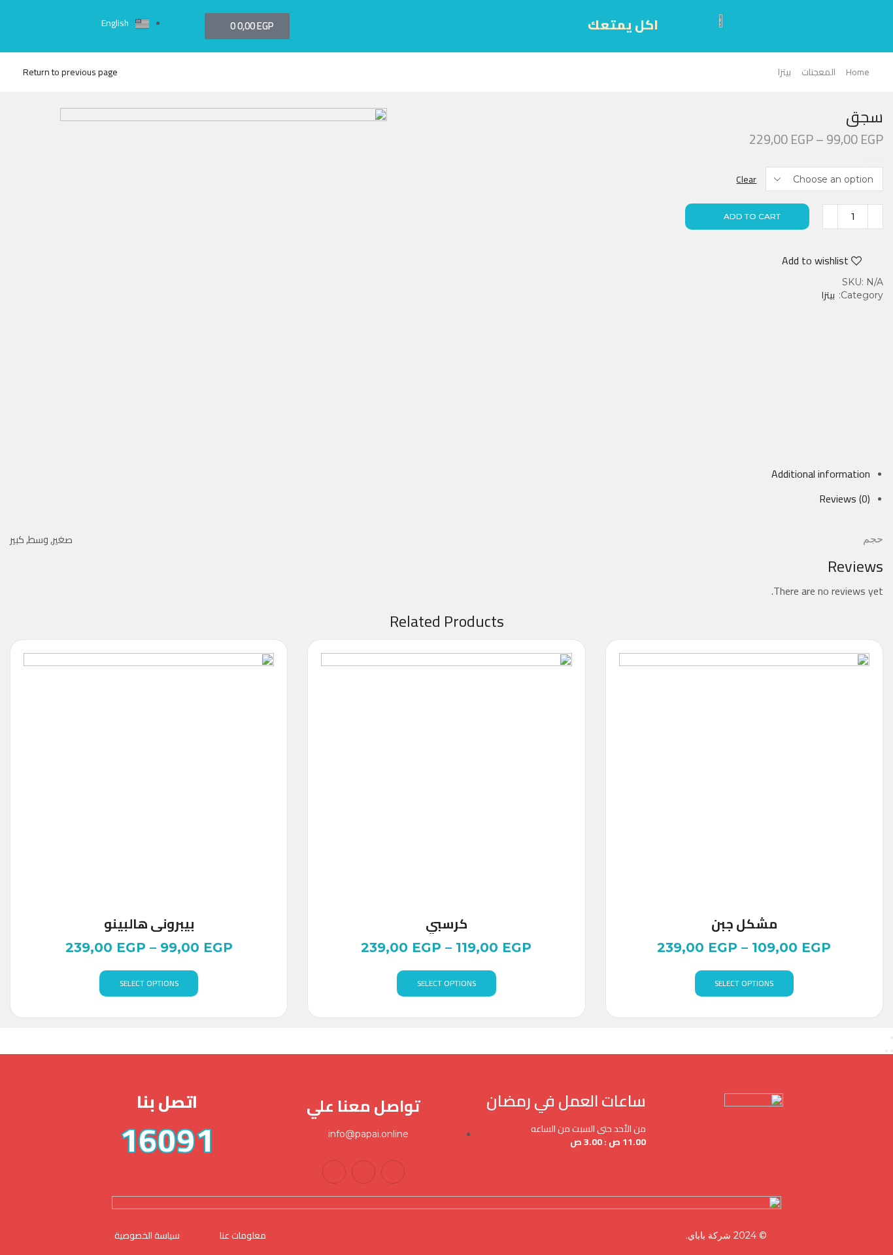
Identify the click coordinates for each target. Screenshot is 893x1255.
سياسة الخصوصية (147, 1235)
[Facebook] (393, 1172)
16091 (167, 1140)
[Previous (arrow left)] (891, 1051)
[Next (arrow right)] (886, 1051)
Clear (746, 179)
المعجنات (818, 72)
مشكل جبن (744, 924)
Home (857, 72)
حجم (873, 158)
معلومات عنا (243, 1235)
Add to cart (752, 216)
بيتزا (784, 72)
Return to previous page (70, 72)
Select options (149, 983)
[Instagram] (334, 1172)
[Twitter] (363, 1172)
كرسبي (446, 924)
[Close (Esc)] (891, 1037)
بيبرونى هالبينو (149, 924)
